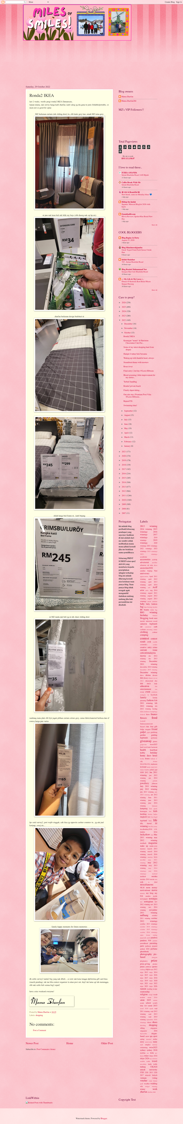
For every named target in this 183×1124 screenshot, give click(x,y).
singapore (153, 1028)
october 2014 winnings (148, 927)
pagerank (143, 938)
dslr (141, 683)
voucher (143, 1080)
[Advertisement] (91, 61)
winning (154, 1086)
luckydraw (145, 834)
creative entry (146, 647)
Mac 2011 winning (148, 836)
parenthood (144, 943)
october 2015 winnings (148, 929)
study (155, 1041)
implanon (154, 764)
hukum (153, 759)
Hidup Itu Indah (129, 201)
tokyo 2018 (153, 1056)
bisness (155, 615)
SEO (145, 1006)
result (155, 994)
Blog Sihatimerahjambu (132, 247)
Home (69, 1043)
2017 (124, 469)
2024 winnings (152, 551)
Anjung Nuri (152, 571)
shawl (149, 1022)
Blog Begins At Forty (130, 237)
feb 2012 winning (148, 704)
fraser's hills (144, 726)
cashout (143, 629)
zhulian (150, 1092)
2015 (124, 477)
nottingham (148, 901)
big (156, 610)
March (127, 437)
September (128, 410)
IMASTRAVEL (145, 764)
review (142, 997)
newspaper (144, 899)
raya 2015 (144, 975)
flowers (143, 717)
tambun (142, 1053)
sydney (143, 1050)
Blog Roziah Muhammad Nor (134, 269)
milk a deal (148, 882)
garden (143, 735)
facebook (154, 695)
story (142, 1041)
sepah (151, 1008)
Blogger (104, 1118)
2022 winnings (146, 548)
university (153, 1069)
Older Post (107, 1043)
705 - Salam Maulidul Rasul (132, 262)
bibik (152, 610)
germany (154, 738)
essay (142, 692)
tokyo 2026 (144, 1058)
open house (145, 935)
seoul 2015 (152, 1005)
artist (142, 590)
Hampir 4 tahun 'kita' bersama (135, 353)
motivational (145, 890)
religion (144, 994)
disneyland (149, 681)
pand (148, 938)
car (141, 626)
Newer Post (32, 1043)
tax (148, 1053)
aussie (149, 601)
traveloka (143, 1064)
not (141, 902)
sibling (142, 1028)
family (143, 697)
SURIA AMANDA (129, 172)
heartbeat (153, 749)
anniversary (144, 573)
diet (141, 677)
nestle (155, 896)
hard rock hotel (145, 747)
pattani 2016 (144, 949)
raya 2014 (153, 972)
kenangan (143, 811)
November (128, 328)
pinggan (154, 957)
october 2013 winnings (148, 924)
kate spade (153, 808)
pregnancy (144, 961)
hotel (155, 755)
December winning (148, 672)
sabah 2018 (152, 997)
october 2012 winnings (148, 919)
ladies (155, 814)
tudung (143, 1066)
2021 (124, 451)
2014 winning (146, 529)
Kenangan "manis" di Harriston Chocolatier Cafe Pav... (136, 341)
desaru (155, 675)
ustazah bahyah (151, 1075)
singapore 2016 (148, 1031)
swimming (144, 1047)
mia (156, 879)
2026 (124, 302)
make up (144, 845)
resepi (151, 994)
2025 (124, 307)
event (147, 691)
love (155, 831)
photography (146, 954)
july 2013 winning (147, 792)
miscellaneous (146, 884)
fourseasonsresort (146, 723)
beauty (146, 609)
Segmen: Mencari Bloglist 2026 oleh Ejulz (136, 205)
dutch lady (152, 683)
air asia (150, 565)
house (147, 758)
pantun (155, 940)
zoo (154, 1092)
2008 (124, 508)
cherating (149, 629)
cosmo (155, 644)
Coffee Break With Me (131, 182)
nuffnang (144, 915)
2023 (124, 315)
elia (156, 686)
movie (154, 890)
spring (142, 1039)
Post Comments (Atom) (46, 1049)
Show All (154, 225)
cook (149, 641)
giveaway (146, 741)
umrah (142, 1069)
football (142, 721)
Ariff (155, 587)
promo (155, 964)
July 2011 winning (148, 786)
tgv (156, 1053)
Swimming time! (130, 405)
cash (155, 626)
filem (148, 714)
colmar (154, 632)
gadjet (143, 732)
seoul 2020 (144, 1008)
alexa (155, 565)
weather (147, 1083)
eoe (156, 689)
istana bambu (144, 770)
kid (150, 811)
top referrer (153, 1058)
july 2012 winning (148, 789)
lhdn (150, 821)
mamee (143, 848)
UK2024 (153, 1066)
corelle (155, 642)
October (127, 332)
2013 (124, 486)
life (155, 820)
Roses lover (128, 366)
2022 (124, 320)
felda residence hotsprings (148, 711)
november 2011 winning (148, 911)
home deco (145, 755)
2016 (124, 473)
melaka (154, 876)
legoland (143, 820)
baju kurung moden (150, 607)
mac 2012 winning (148, 838)
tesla (152, 1052)
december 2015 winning (148, 670)
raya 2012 (153, 969)
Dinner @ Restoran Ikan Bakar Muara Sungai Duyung (136, 282)
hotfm (142, 759)
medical (154, 874)
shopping (39, 1015)
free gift (153, 726)
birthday (144, 615)
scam (142, 1003)
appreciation (144, 576)
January (127, 446)
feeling (154, 709)
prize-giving (145, 963)
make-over (153, 846)
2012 (124, 491)
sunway (154, 1044)
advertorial (144, 562)
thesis (142, 1056)
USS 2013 (149, 1072)
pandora (154, 937)
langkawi (143, 816)
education (144, 686)
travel (154, 1061)
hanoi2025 (153, 744)
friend (154, 729)
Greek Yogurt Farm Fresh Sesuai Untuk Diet (137, 251)
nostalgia (153, 898)
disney (146, 678)
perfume (154, 948)
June (126, 424)
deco (142, 675)
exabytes (154, 692)
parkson (148, 946)
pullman (148, 966)
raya (148, 969)
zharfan (143, 1091)
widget (147, 1086)
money (154, 887)
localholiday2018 (146, 829)
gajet (148, 732)
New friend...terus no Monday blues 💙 (137, 194)
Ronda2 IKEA (129, 336)
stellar (155, 1039)
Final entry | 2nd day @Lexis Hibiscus (139, 370)
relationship (145, 991)
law (149, 817)
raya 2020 (153, 980)
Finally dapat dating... (132, 390)
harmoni (154, 747)
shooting (143, 1025)
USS (142, 1072)
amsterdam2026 (146, 568)
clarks (155, 629)
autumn (154, 601)
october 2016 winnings (148, 932)
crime (155, 647)
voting (154, 1078)
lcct (152, 817)
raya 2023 (144, 986)
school (148, 1002)
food (154, 717)
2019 (124, 460)
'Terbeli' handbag (130, 381)
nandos (148, 896)
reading (149, 989)
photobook (144, 951)
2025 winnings (148, 554)
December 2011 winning (148, 662)
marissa (150, 857)
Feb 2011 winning (148, 702)
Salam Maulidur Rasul (130, 184)
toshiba (142, 1061)
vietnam (143, 1078)
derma (148, 675)
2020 (124, 455)
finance (154, 714)
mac (152, 835)
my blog (150, 893)
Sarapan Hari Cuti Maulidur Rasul (135, 271)
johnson (154, 783)
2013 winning (148, 526)
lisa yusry (154, 826)
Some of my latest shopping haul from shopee (139, 348)
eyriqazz (143, 695)
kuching (143, 814)
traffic (148, 1061)
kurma (150, 814)
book (151, 618)
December (128, 323)
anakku (142, 571)
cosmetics (143, 644)
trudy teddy (152, 1064)
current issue (148, 649)
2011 (124, 495)
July (126, 419)
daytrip (143, 655)
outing (155, 935)
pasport (154, 946)
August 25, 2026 (128, 240)
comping (144, 634)
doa (156, 681)
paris (142, 945)
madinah (143, 843)
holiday (153, 752)
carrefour (148, 627)
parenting (153, 943)
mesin (152, 879)
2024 (124, 311)
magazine (152, 842)
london (142, 832)
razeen (143, 988)
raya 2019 (144, 980)
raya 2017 (144, 978)
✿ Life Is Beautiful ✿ (131, 192)
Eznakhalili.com (129, 214)
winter (142, 1089)
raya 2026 (153, 986)
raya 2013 (144, 972)
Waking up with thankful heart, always (139, 358)
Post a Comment (39, 1030)
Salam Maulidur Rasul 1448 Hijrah (135, 175)
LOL (155, 829)
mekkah (143, 876)
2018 (124, 464)
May (126, 428)
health (143, 749)
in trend (143, 766)
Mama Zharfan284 (129, 101)
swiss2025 (153, 1047)
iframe (155, 761)
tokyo (146, 1055)
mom (148, 887)
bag (141, 606)
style (141, 1044)
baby (142, 603)
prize (154, 960)
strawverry (148, 1042)
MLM (142, 887)
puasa (142, 966)
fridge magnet (145, 729)
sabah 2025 (145, 1000)
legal (155, 817)
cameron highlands (148, 623)
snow (147, 1036)
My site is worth (128, 156)
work (155, 1089)
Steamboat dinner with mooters (136, 362)
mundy (142, 893)
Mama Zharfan (127, 96)
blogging (144, 618)
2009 (124, 504)
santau (155, 1000)
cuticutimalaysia (148, 652)
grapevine (143, 744)
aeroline (154, 562)
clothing (144, 632)
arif (149, 587)
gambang (154, 732)
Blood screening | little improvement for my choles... (139, 376)
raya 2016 (153, 975)
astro (147, 590)
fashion (150, 700)
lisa (149, 826)
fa (148, 695)
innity (149, 767)
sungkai (147, 1044)
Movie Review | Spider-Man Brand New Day (137, 217)
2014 (124, 482)
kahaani (154, 806)
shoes (154, 1022)
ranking (142, 969)
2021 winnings (152, 546)
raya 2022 (153, 983)
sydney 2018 (152, 1050)
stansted (148, 1039)
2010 (124, 500)
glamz (155, 741)
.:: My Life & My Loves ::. (133, 279)
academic (143, 557)
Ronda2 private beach (132, 386)
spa (151, 1036)
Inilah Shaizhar (128, 259)
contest (144, 638)
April (126, 432)
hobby (142, 752)
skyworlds (143, 1033)
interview (154, 767)
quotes (154, 966)
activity (154, 559)
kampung (144, 808)
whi (141, 1086)
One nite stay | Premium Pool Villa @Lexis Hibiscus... (137, 395)
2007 (124, 513)
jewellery (144, 783)
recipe (155, 989)
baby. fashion (151, 604)
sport (155, 1036)
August (127, 415)
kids (155, 811)
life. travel (146, 823)
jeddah (155, 781)
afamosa (143, 565)
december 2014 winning (148, 667)
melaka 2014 (144, 879)
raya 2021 (144, 983)
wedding (153, 1083)
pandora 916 (145, 940)
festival (142, 714)
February (128, 441)
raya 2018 (153, 978)
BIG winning (148, 612)
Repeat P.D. (128, 401)
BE (141, 609)
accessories (145, 559)
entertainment (145, 689)
